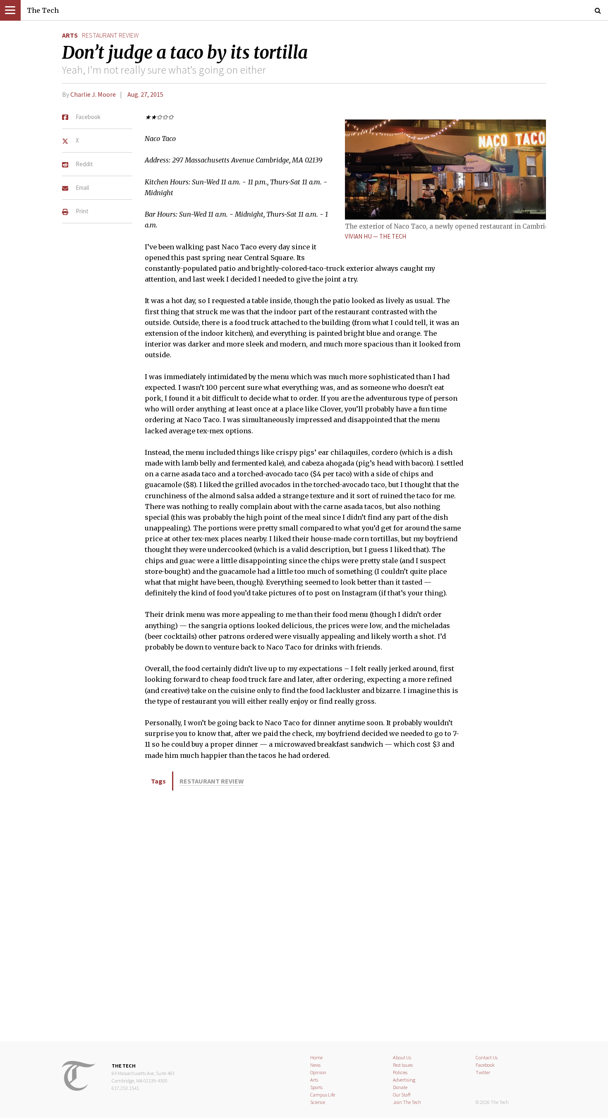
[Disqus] (304, 914)
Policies (400, 1072)
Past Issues (403, 1065)
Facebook (485, 1065)
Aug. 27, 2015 (145, 94)
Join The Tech (407, 1102)
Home (316, 1057)
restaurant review (110, 35)
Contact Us (487, 1057)
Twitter (483, 1072)
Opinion (318, 1072)
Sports (316, 1087)
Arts (70, 35)
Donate (400, 1087)
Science (317, 1102)
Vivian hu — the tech (375, 236)
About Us (402, 1057)
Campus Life (322, 1095)
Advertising (404, 1080)
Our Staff (402, 1095)
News (315, 1065)
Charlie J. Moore (93, 94)
